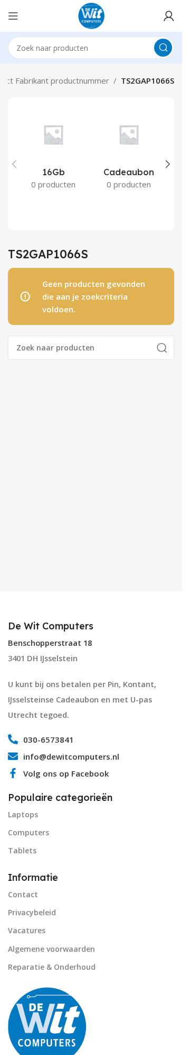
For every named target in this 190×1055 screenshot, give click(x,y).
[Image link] (47, 1025)
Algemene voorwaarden (51, 949)
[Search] (163, 48)
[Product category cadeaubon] (129, 152)
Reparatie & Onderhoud (52, 967)
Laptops (23, 814)
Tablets (22, 850)
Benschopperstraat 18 (50, 643)
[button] (14, 164)
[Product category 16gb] (53, 152)
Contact (23, 894)
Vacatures (26, 930)
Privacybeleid (32, 912)
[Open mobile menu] (13, 15)
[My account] (168, 15)
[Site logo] (91, 15)
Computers (28, 832)
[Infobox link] (52, 626)
